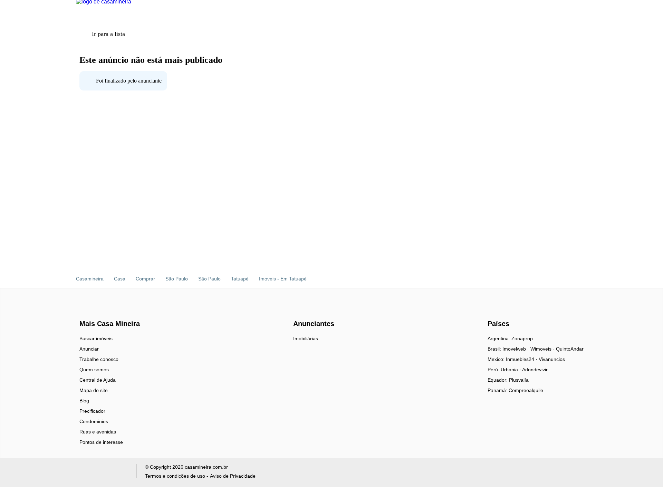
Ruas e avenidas (97, 432)
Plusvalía (519, 380)
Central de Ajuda (97, 380)
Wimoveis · (543, 349)
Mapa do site (93, 390)
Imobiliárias (305, 338)
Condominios (93, 421)
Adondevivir (535, 369)
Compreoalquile (526, 390)
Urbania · (511, 369)
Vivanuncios (552, 359)
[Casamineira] (96, 311)
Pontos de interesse (101, 442)
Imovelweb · (516, 349)
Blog (84, 400)
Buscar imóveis (96, 338)
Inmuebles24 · (522, 359)
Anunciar (89, 349)
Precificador (92, 411)
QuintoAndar (570, 349)
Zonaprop (522, 338)
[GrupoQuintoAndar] (102, 472)
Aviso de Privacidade (233, 476)
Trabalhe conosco (98, 359)
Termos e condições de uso (175, 476)
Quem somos (94, 369)
